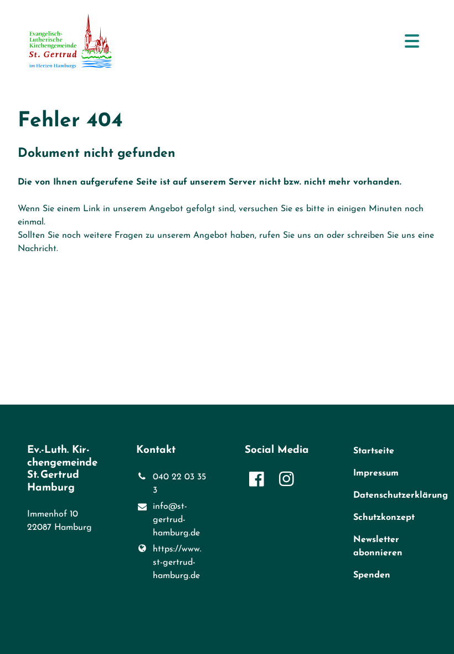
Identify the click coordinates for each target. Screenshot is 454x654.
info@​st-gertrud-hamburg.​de (176, 520)
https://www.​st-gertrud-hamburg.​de (177, 562)
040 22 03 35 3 (179, 484)
